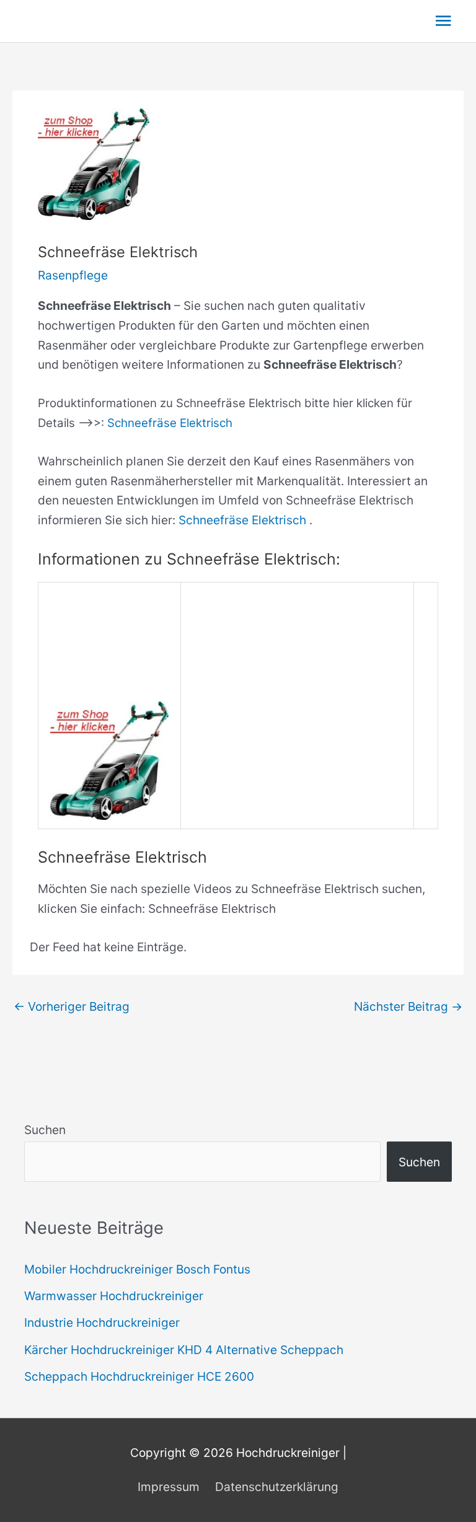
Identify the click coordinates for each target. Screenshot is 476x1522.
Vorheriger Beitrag (72, 1006)
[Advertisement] (297, 677)
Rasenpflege (73, 275)
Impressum (169, 1486)
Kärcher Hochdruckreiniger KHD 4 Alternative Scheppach (183, 1349)
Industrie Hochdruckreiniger (102, 1322)
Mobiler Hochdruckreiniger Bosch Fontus (137, 1269)
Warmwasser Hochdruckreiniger (113, 1295)
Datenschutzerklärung (276, 1486)
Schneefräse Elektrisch (169, 423)
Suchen (45, 1129)
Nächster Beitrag (408, 1006)
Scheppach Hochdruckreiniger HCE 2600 (139, 1376)
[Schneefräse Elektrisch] (109, 759)
